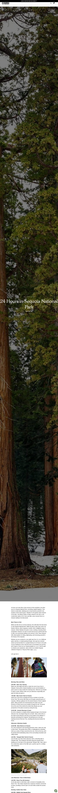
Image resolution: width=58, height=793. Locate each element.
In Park (32, 296)
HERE (35, 649)
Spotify (37, 646)
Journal (28, 296)
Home (24, 296)
